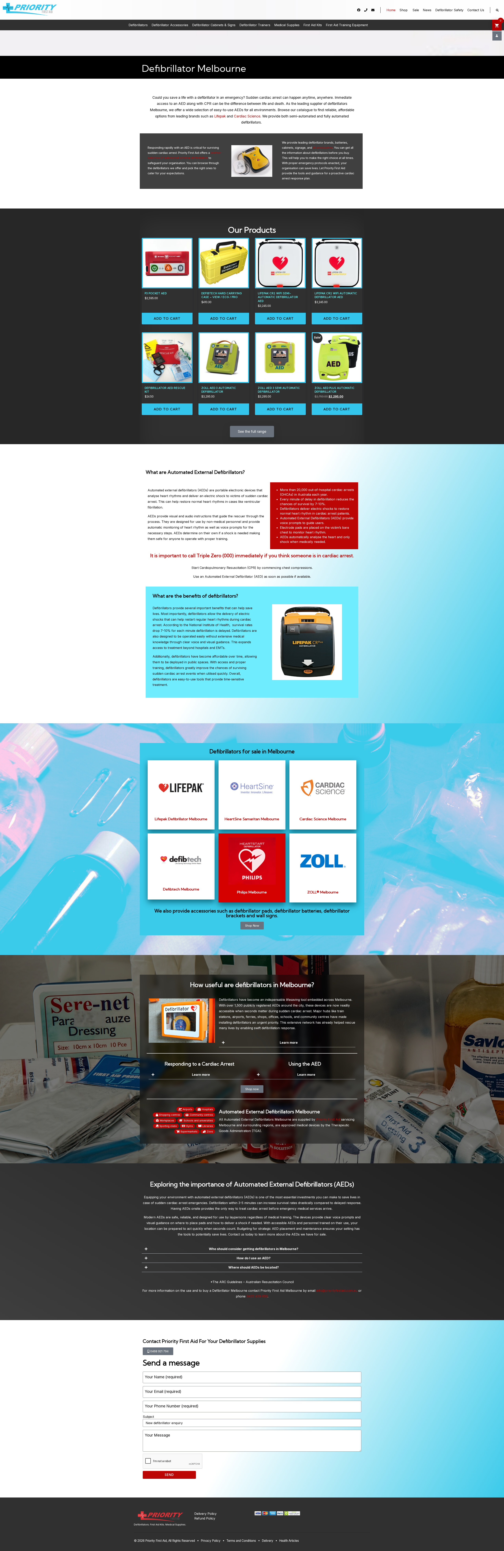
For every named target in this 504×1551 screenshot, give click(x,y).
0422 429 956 (257, 1296)
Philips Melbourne (252, 892)
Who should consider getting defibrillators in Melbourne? (253, 1249)
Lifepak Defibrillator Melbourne (181, 819)
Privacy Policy (210, 1541)
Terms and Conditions (241, 1541)
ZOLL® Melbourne (322, 892)
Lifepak (220, 116)
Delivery (267, 1541)
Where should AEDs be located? (253, 1267)
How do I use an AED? (254, 1258)
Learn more (289, 1042)
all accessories (323, 147)
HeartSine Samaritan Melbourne (252, 819)
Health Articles (289, 1541)
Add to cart (167, 318)
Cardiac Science (247, 116)
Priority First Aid (328, 1119)
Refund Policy (204, 1518)
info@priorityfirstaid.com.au (336, 1291)
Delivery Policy (205, 1514)
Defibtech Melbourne (181, 889)
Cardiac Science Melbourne (322, 819)
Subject (148, 1417)
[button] (287, 1042)
